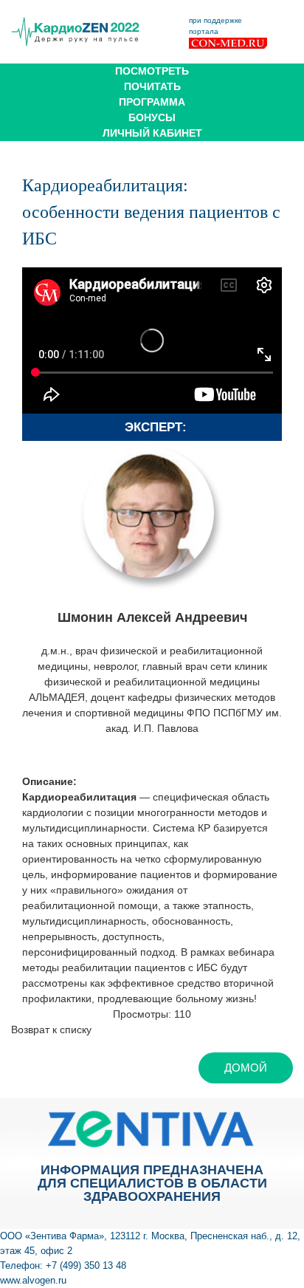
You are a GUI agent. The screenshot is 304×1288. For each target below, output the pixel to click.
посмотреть (152, 71)
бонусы (152, 117)
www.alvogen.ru (33, 1280)
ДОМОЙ (245, 1067)
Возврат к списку (51, 1029)
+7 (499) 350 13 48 (86, 1265)
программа (152, 102)
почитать (152, 86)
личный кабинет (152, 133)
